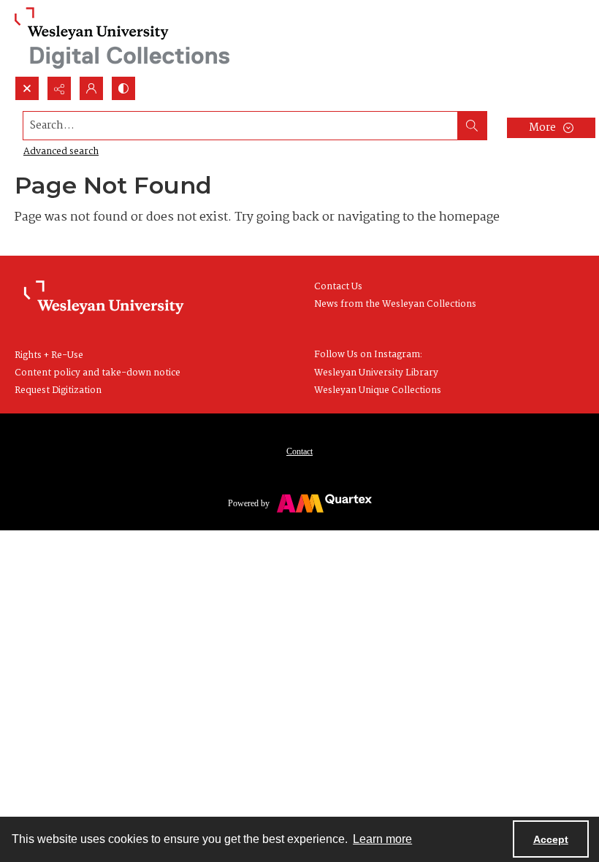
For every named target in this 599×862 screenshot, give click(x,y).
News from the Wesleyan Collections (395, 304)
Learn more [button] (382, 839)
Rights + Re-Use (49, 355)
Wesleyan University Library (376, 373)
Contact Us (338, 286)
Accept (550, 839)
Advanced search (61, 151)
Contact (299, 451)
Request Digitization (58, 390)
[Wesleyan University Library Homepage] (104, 298)
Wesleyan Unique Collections (377, 390)
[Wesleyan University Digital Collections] (122, 38)
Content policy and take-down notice (97, 373)
